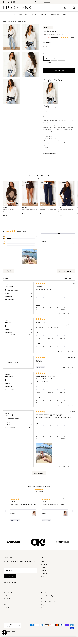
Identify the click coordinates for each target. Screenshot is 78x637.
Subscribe (10, 576)
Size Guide (7, 599)
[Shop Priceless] (17, 7)
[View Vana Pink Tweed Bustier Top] (34, 513)
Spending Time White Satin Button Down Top (17, 21)
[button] (20, 236)
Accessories (55, 14)
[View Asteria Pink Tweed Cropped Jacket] (65, 513)
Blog (42, 605)
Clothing (33, 14)
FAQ (5, 596)
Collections (43, 14)
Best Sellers (23, 14)
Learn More (47, 2)
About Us (43, 593)
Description (46, 117)
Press (42, 608)
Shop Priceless (11, 631)
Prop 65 (43, 599)
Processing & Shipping (49, 153)
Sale (64, 14)
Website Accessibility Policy (49, 596)
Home (4, 21)
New (13, 14)
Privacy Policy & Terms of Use (49, 602)
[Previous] (5, 511)
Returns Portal (8, 593)
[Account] (64, 7)
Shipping (6, 602)
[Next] (72, 511)
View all (39, 178)
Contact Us (7, 608)
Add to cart (59, 71)
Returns (6, 605)
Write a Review (68, 271)
